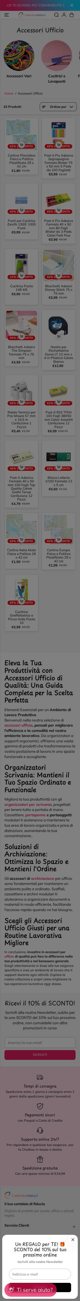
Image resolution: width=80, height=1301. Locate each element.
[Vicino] (73, 1240)
